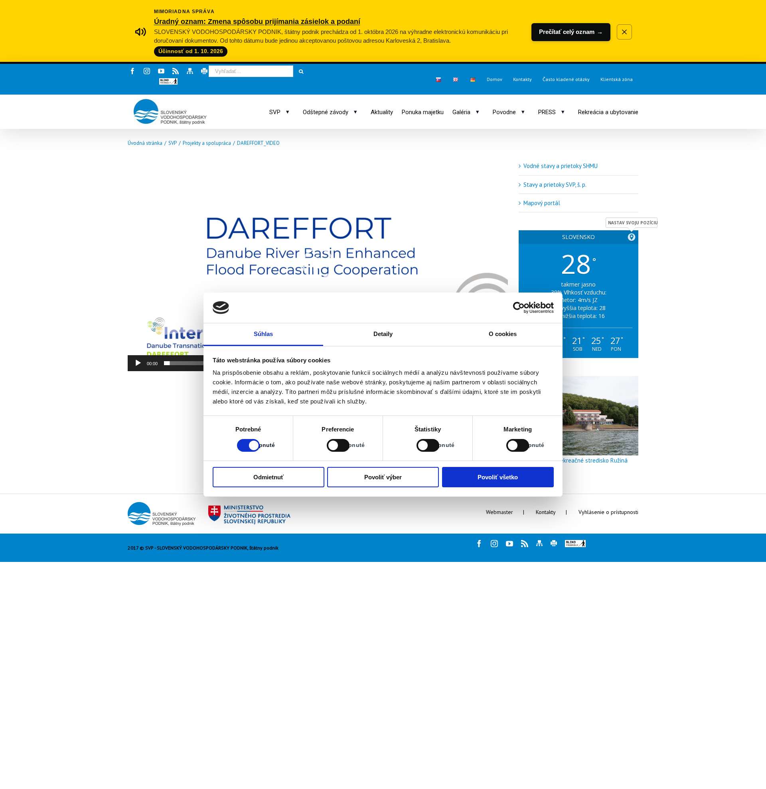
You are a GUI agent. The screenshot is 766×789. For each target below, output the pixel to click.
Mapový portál (541, 203)
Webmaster (499, 512)
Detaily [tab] (383, 333)
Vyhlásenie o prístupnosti (608, 512)
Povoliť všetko (498, 477)
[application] (318, 264)
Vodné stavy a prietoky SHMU (560, 166)
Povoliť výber (383, 477)
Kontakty (546, 512)
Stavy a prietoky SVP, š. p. (554, 184)
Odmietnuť (268, 477)
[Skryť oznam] (624, 32)
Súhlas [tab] (263, 333)
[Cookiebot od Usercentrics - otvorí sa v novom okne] (519, 308)
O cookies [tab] (503, 333)
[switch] (329, 445)
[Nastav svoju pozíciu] (631, 237)
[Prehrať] (138, 363)
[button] (168, 81)
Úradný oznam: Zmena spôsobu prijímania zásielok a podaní (257, 21)
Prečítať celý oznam (571, 31)
